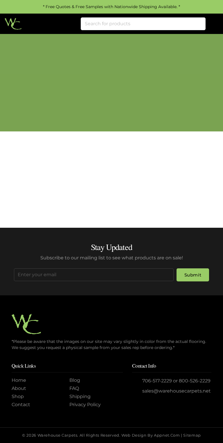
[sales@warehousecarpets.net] (137, 391)
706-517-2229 (157, 381)
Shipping (80, 396)
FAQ (74, 388)
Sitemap (192, 435)
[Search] (199, 24)
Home (89, 92)
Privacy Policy (85, 404)
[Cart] (212, 24)
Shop (18, 396)
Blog (74, 380)
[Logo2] (13, 24)
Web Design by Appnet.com (150, 435)
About (19, 388)
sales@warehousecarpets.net (176, 391)
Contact (21, 404)
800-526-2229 (195, 381)
